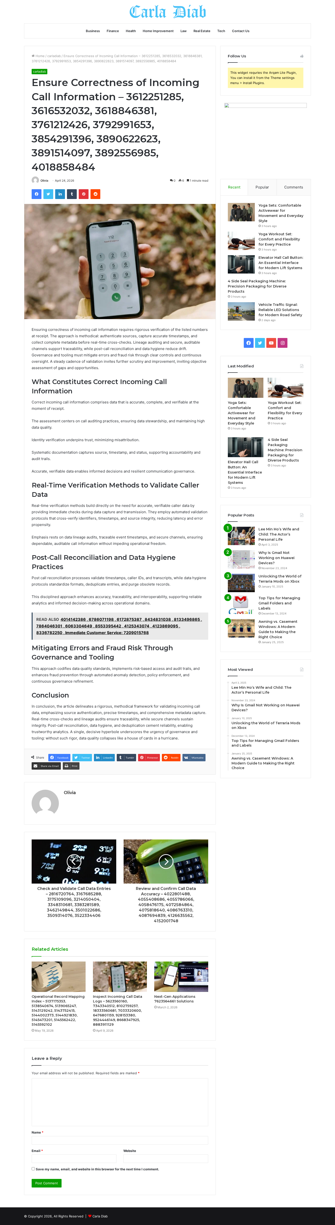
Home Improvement (158, 31)
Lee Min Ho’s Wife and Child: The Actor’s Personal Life (278, 534)
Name (37, 1132)
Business (93, 31)
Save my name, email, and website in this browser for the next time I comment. (97, 1169)
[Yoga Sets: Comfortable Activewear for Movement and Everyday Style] (241, 212)
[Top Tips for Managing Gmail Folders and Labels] (241, 605)
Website (129, 1151)
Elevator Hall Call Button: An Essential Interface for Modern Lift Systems (280, 262)
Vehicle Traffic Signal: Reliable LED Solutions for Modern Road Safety (280, 309)
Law (183, 31)
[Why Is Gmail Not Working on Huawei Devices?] (241, 559)
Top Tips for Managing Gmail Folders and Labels (279, 603)
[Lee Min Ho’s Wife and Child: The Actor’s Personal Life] (241, 536)
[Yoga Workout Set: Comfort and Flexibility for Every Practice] (241, 241)
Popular (262, 187)
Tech (221, 31)
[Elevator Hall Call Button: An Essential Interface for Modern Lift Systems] (241, 264)
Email (37, 1151)
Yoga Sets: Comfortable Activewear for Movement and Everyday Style (241, 412)
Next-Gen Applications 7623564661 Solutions (174, 998)
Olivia (44, 180)
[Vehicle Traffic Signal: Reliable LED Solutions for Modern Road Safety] (241, 311)
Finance (113, 31)
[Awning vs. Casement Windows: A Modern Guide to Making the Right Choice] (241, 628)
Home (40, 56)
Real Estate (201, 31)
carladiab (54, 56)
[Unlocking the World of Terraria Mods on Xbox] (241, 583)
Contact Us (240, 31)
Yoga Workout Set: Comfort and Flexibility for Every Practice (279, 239)
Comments (293, 187)
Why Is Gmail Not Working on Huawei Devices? (276, 557)
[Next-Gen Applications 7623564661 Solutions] (181, 977)
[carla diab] (167, 11)
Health (131, 31)
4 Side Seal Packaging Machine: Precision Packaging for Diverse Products (257, 286)
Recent (234, 187)
